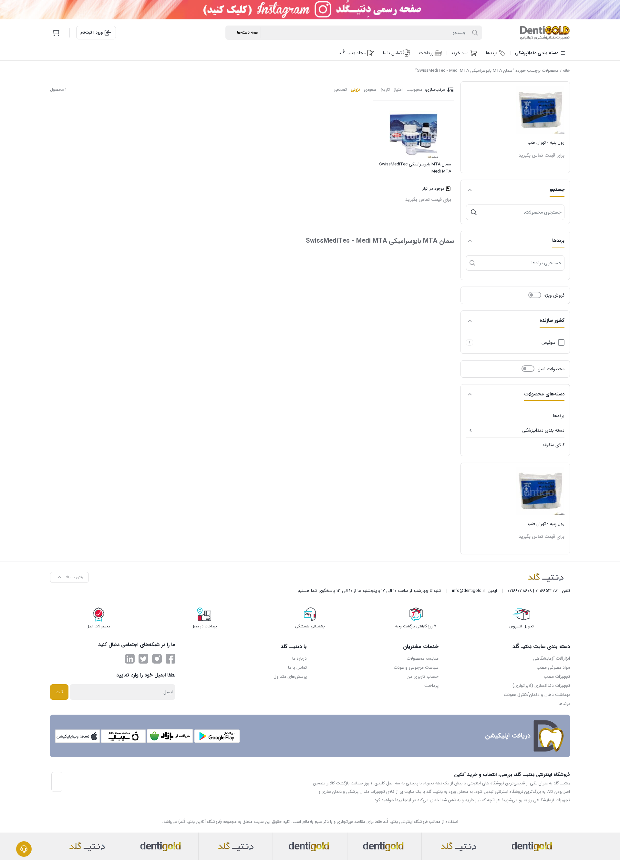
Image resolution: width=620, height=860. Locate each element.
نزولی (355, 89)
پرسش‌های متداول (290, 676)
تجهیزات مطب (557, 676)
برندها (558, 415)
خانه (566, 70)
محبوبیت (414, 89)
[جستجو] (473, 212)
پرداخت (431, 685)
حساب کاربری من (423, 676)
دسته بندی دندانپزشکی (543, 430)
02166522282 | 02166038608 (534, 590)
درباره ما (299, 658)
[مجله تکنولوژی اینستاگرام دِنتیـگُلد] (157, 659)
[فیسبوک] (170, 659)
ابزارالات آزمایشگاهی (551, 658)
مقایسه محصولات (423, 658)
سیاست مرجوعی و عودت (416, 667)
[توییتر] (143, 659)
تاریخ (385, 89)
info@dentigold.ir (468, 590)
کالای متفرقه (553, 444)
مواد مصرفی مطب (553, 667)
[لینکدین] (130, 659)
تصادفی (340, 89)
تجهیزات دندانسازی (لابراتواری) (541, 685)
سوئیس (548, 342)
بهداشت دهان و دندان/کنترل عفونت (537, 694)
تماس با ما (297, 667)
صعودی (370, 89)
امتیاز (398, 89)
